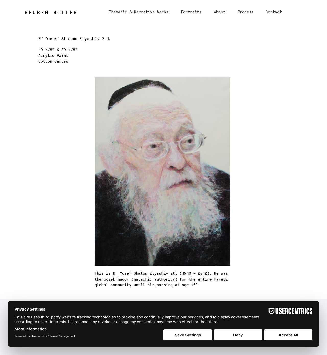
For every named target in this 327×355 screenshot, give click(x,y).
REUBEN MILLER (51, 12)
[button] (139, 9)
